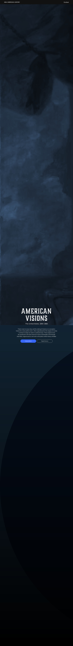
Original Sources (44, 341)
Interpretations (28, 341)
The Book (66, 2)
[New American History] (12, 2)
